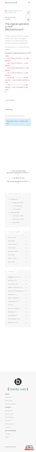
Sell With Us (8, 420)
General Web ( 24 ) (13, 284)
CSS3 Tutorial (11, 248)
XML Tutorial (11, 262)
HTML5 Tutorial (12, 244)
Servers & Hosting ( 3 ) (14, 308)
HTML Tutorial (12, 237)
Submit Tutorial (9, 414)
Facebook (7, 434)
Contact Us (8, 427)
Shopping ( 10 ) (12, 312)
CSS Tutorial (11, 241)
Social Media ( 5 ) (12, 315)
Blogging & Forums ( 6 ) (14, 277)
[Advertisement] (18, 145)
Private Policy (8, 400)
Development (14, 199)
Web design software (18, 219)
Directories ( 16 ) (12, 280)
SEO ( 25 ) (10, 305)
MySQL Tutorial (12, 258)
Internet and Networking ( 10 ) (16, 291)
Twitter (7, 437)
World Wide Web (14, 212)
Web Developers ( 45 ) (14, 319)
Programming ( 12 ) (13, 301)
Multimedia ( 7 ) (12, 294)
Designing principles (18, 202)
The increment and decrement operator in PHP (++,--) (18, 172)
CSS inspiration (17, 209)
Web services (16, 222)
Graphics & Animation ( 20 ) (15, 287)
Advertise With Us (10, 424)
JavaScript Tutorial (13, 251)
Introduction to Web (18, 216)
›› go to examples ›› (10, 100)
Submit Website (9, 417)
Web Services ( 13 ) (13, 322)
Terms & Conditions (10, 404)
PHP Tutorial (11, 255)
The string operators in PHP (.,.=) (18, 181)
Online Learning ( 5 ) (13, 298)
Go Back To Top (19, 178)
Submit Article (8, 410)
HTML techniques (17, 206)
